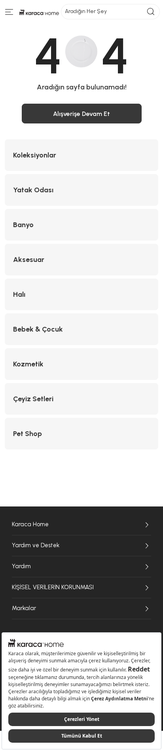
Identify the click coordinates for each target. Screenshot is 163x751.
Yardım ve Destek (35, 545)
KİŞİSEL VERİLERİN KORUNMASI (53, 587)
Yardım (21, 566)
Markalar (24, 608)
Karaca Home (30, 524)
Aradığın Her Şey (86, 11)
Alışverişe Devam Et (81, 114)
